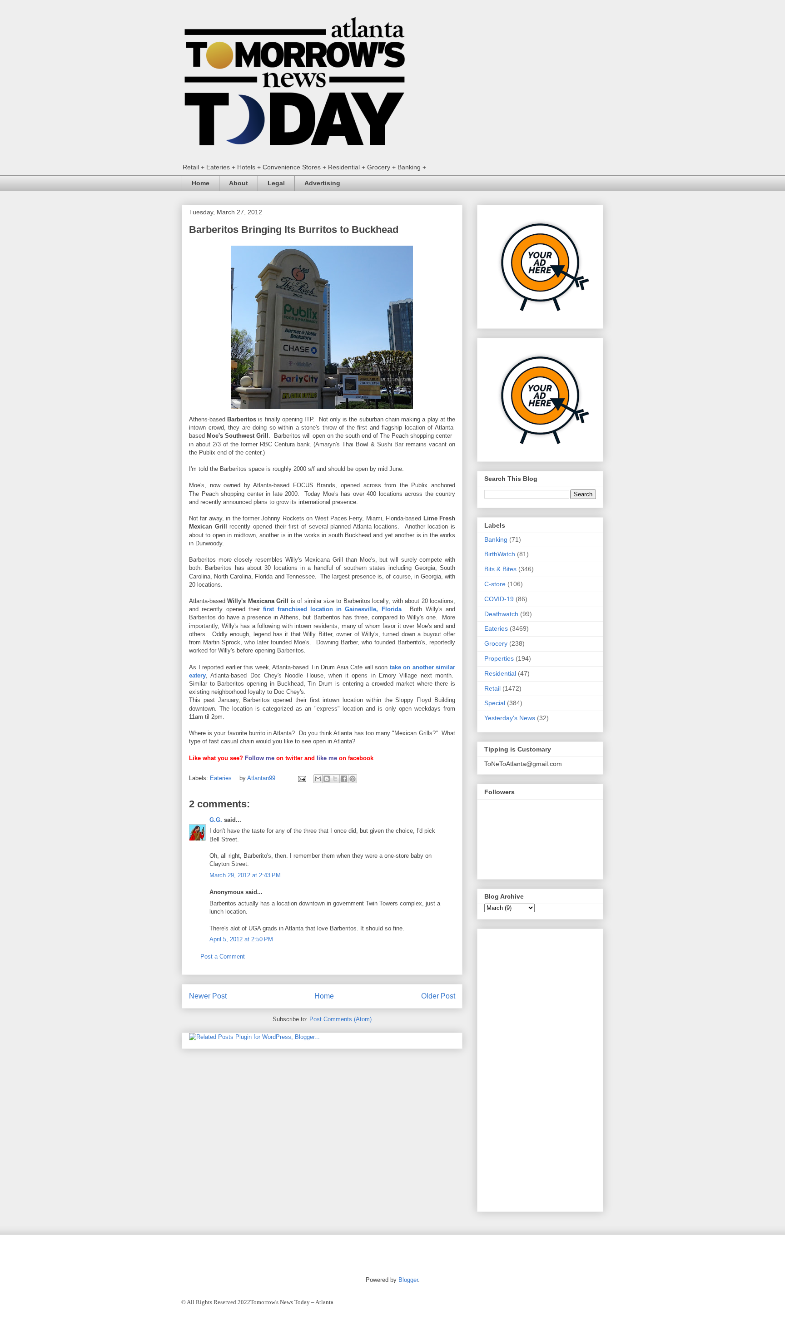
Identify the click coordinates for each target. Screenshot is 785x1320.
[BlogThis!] (326, 778)
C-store (495, 584)
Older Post (438, 996)
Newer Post (208, 996)
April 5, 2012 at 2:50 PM (241, 939)
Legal (276, 183)
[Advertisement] (540, 1068)
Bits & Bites (500, 569)
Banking (495, 539)
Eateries (221, 778)
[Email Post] (301, 778)
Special (494, 703)
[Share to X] (335, 778)
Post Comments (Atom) (340, 1019)
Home (200, 183)
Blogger (408, 1279)
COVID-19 (499, 599)
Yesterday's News (509, 718)
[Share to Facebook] (343, 778)
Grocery (495, 643)
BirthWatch (499, 554)
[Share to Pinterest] (352, 778)
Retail (492, 688)
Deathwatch (501, 614)
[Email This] (318, 778)
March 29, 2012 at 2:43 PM (245, 875)
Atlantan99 (262, 778)
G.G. (215, 819)
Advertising (322, 183)
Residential (500, 673)
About (238, 183)
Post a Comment (222, 956)
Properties (499, 658)
